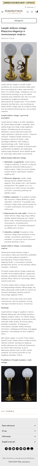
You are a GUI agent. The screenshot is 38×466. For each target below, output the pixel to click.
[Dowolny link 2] (31, 448)
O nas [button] (4, 431)
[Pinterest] (24, 448)
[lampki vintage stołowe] (19, 384)
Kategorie (19, 20)
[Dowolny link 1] (28, 448)
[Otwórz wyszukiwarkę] (28, 12)
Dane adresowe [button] (8, 425)
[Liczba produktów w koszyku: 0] (36, 12)
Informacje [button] (6, 436)
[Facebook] (6, 448)
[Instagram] (10, 448)
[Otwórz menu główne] (2, 12)
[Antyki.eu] (19, 3)
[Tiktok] (17, 448)
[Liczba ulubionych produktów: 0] (32, 12)
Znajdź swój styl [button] (8, 441)
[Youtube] (13, 448)
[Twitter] (20, 448)
